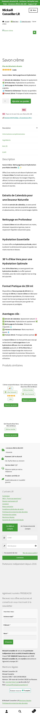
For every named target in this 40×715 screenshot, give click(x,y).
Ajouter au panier (20, 101)
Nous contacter (7, 506)
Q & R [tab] (4, 152)
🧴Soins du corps (25, 21)
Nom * (6, 633)
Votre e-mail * (9, 616)
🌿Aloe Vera (14, 21)
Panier (31, 709)
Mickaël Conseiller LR (11, 12)
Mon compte (6, 711)
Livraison (5, 504)
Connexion (20, 558)
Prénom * (7, 625)
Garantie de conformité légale (13, 520)
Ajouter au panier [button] (11, 405)
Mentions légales (8, 517)
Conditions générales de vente (13, 509)
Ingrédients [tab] (6, 140)
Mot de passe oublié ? (30, 553)
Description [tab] (6, 128)
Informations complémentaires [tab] (13, 134)
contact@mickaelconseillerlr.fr (17, 685)
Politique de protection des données (15, 512)
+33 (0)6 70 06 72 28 (12, 682)
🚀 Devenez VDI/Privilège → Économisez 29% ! (17, 118)
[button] (34, 32)
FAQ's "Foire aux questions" (11, 498)
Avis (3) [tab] (4, 146)
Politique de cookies (9, 514)
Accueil (7, 21)
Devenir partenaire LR (10, 501)
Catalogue (6, 496)
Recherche (20, 711)
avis (14, 70)
